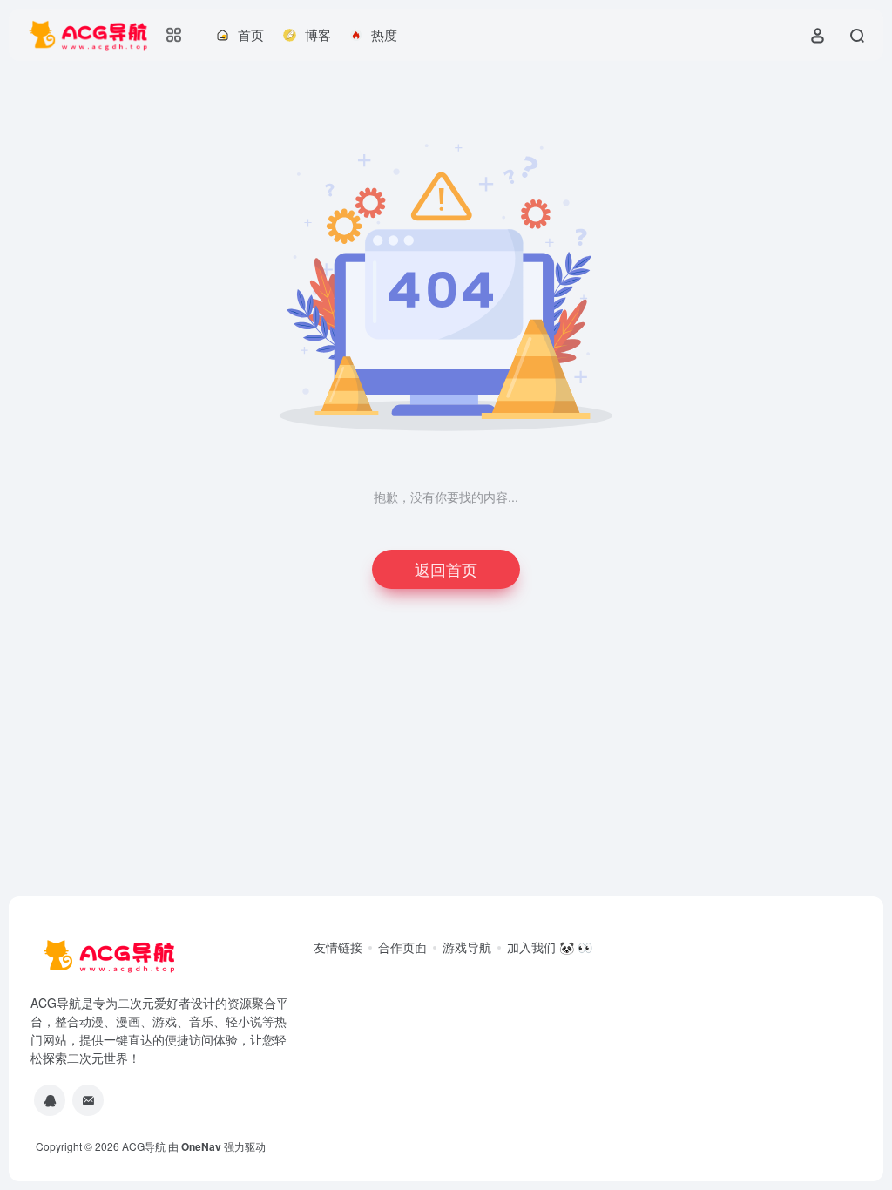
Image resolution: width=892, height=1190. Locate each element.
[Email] (88, 1100)
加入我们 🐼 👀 (549, 947)
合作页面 (402, 947)
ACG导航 (144, 1146)
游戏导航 (467, 947)
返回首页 (446, 569)
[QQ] (49, 1100)
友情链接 (338, 947)
